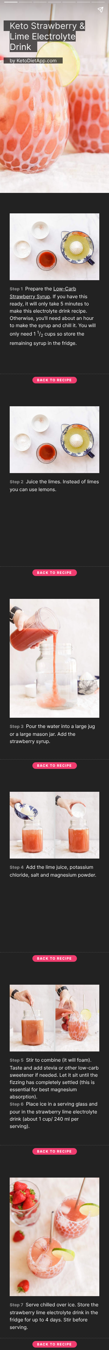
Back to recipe (54, 380)
